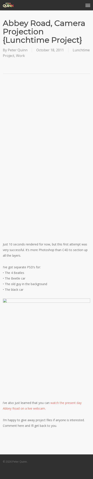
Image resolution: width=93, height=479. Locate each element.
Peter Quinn (17, 50)
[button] (87, 5)
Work (20, 55)
